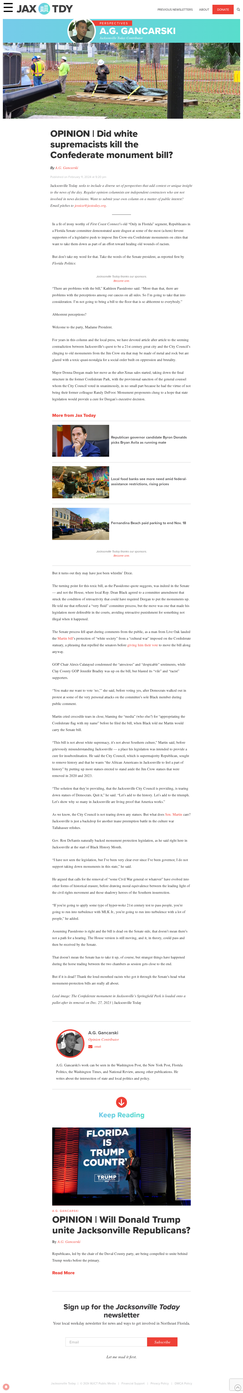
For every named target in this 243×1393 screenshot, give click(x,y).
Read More (63, 1273)
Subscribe (162, 1342)
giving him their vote (142, 644)
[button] (238, 9)
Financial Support (133, 1383)
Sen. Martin (173, 814)
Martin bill (65, 638)
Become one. (122, 281)
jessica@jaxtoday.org (90, 205)
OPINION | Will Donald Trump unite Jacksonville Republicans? (121, 1224)
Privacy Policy (160, 1383)
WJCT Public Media (103, 1383)
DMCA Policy (183, 1383)
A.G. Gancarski (66, 167)
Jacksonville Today (63, 1383)
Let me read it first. (122, 1356)
